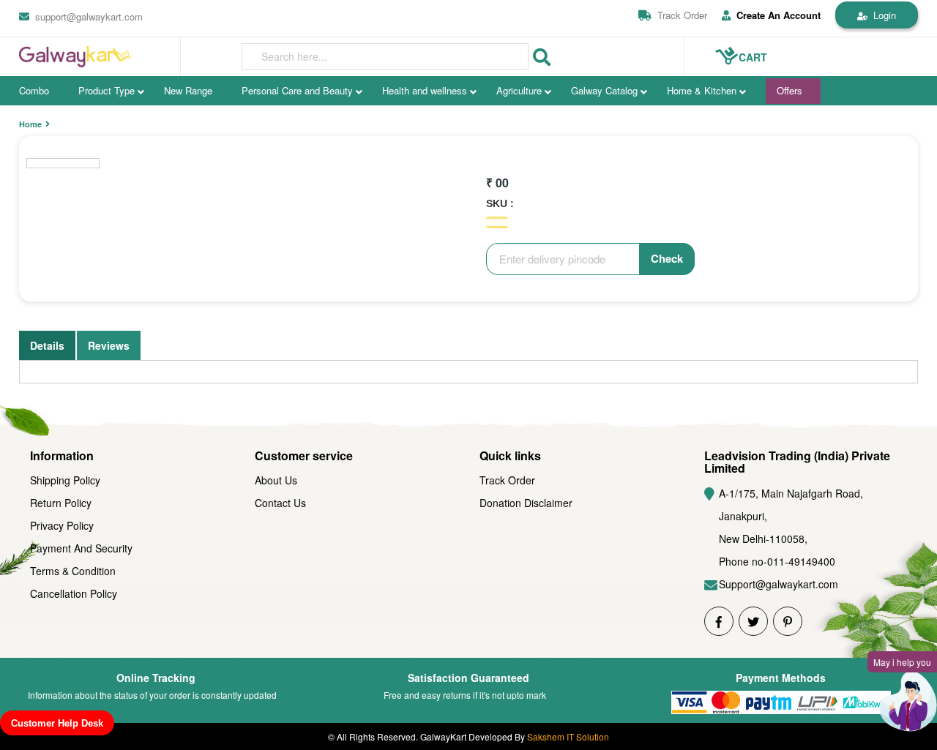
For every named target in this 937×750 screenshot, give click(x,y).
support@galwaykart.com (89, 16)
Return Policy (61, 502)
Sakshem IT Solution (568, 736)
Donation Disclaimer (525, 502)
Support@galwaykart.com (778, 584)
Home (30, 124)
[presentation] (385, 56)
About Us (276, 480)
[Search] (542, 57)
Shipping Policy (65, 480)
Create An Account (778, 15)
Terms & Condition (73, 570)
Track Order (682, 15)
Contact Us (280, 502)
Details (47, 345)
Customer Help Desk (57, 723)
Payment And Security (81, 548)
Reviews (109, 345)
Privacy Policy (62, 525)
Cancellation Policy (73, 593)
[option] (63, 163)
